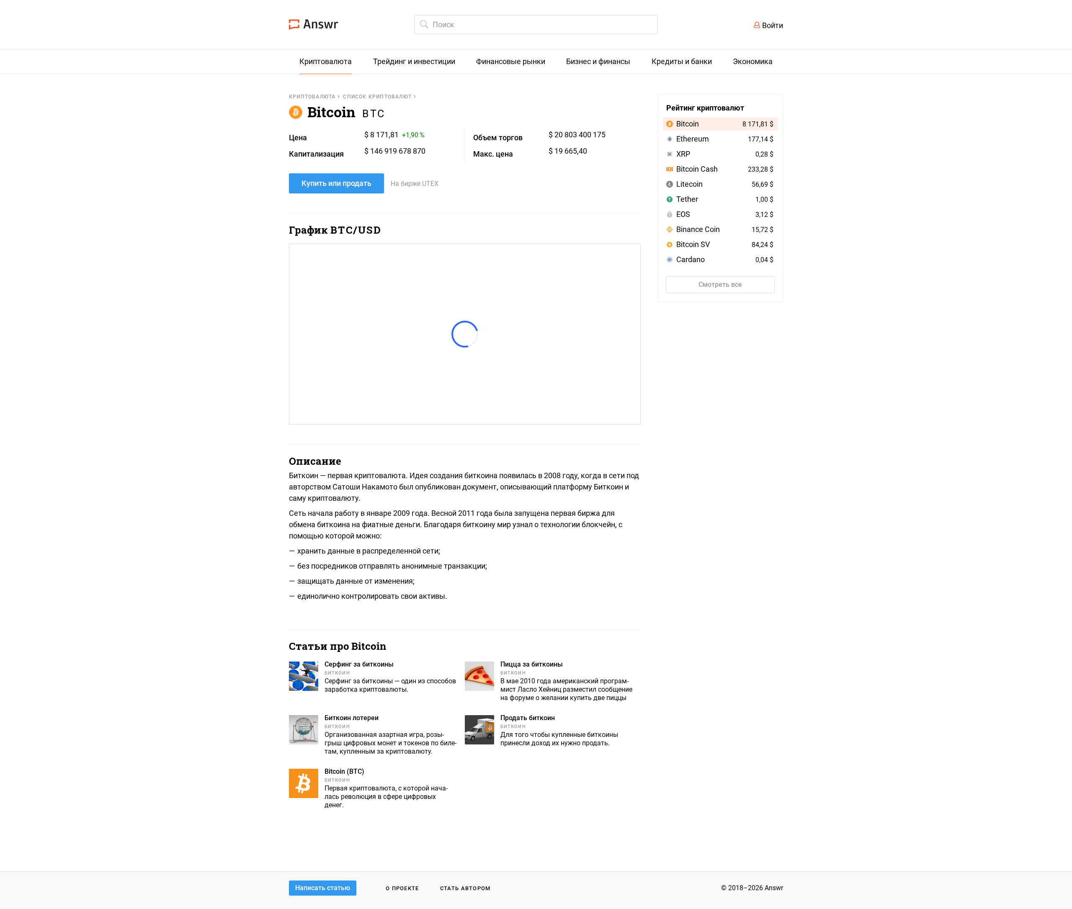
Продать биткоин (527, 718)
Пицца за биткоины (531, 664)
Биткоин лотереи (352, 718)
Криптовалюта (312, 97)
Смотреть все (720, 284)
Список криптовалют (377, 97)
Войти (772, 25)
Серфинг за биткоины (359, 664)
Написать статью (322, 888)
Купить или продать (336, 183)
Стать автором (465, 888)
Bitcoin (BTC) (344, 771)
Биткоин (337, 673)
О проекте (402, 888)
